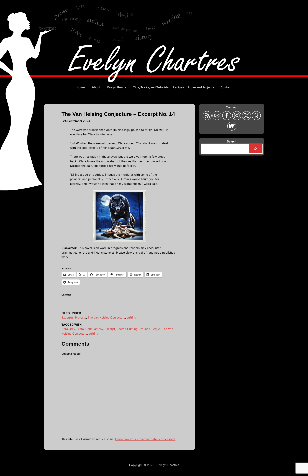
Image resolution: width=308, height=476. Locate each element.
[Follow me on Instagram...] (237, 119)
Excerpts (67, 317)
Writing (131, 317)
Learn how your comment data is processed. (145, 439)
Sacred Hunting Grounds (133, 329)
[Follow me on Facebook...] (227, 119)
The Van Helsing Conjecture (106, 317)
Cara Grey (68, 329)
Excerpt (110, 329)
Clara (80, 329)
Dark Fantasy (94, 329)
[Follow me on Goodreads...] (256, 119)
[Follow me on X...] (247, 119)
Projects (80, 317)
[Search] (255, 148)
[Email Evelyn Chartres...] (217, 119)
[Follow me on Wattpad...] (231, 129)
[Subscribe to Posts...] (207, 119)
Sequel (156, 329)
